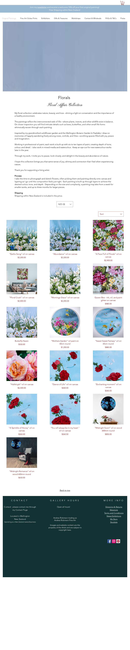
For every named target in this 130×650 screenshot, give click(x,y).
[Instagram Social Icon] (114, 541)
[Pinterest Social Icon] (118, 541)
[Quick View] (21, 235)
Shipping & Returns (113, 507)
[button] (122, 3)
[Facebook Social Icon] (109, 541)
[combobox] (111, 214)
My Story (114, 519)
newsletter (42, 7)
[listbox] (65, 204)
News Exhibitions (114, 516)
